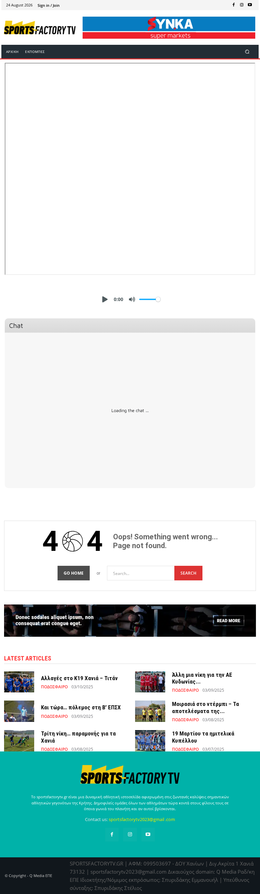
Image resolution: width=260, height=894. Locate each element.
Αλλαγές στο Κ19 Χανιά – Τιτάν (79, 678)
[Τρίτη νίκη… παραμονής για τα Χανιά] (19, 740)
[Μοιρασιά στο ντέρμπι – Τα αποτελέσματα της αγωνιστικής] (150, 711)
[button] (247, 51)
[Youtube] (250, 5)
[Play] (105, 299)
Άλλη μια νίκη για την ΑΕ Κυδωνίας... (202, 678)
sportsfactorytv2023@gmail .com (142, 819)
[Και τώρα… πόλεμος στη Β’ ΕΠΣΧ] (19, 711)
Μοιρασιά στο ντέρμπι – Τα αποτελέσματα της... (205, 707)
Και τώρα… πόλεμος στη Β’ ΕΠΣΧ (81, 707)
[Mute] (132, 299)
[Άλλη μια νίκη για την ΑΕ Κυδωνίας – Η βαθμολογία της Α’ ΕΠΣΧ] (150, 681)
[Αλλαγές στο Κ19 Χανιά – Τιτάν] (19, 681)
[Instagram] (242, 5)
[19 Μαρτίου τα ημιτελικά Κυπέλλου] (150, 740)
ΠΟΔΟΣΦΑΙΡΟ (54, 687)
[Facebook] (234, 5)
